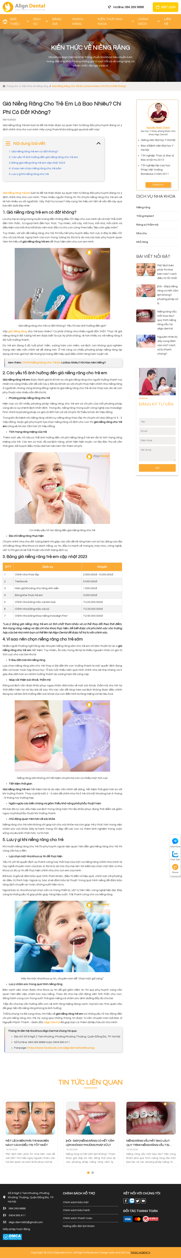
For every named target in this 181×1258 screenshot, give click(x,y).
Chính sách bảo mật (76, 1202)
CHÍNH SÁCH (143, 21)
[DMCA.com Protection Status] (12, 1237)
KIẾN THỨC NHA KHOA (110, 21)
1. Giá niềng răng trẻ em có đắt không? (33, 151)
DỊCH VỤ (37, 21)
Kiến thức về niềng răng (35, 86)
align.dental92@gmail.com (26, 1222)
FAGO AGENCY (140, 1252)
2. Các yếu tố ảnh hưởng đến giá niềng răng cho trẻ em (43, 157)
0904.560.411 (17, 1215)
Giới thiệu (14, 21)
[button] (88, 1172)
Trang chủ (13, 86)
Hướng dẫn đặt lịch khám (79, 1226)
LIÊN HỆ (167, 21)
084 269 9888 (17, 1208)
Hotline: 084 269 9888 (128, 7)
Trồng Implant (145, 216)
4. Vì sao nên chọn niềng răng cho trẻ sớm (35, 168)
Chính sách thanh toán (77, 1218)
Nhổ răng (142, 242)
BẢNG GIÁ (56, 21)
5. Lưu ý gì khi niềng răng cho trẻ (29, 174)
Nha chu (141, 233)
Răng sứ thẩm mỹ (147, 224)
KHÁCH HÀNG (77, 21)
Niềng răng (143, 207)
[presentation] (3, 1137)
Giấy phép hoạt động (16, 1229)
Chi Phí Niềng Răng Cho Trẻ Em (41, 362)
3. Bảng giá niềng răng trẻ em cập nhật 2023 (37, 162)
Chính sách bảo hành (76, 1210)
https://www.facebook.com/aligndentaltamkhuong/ (61, 1047)
